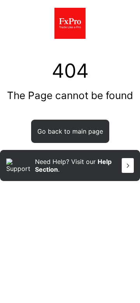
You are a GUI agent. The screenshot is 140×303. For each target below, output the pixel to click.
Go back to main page (70, 131)
